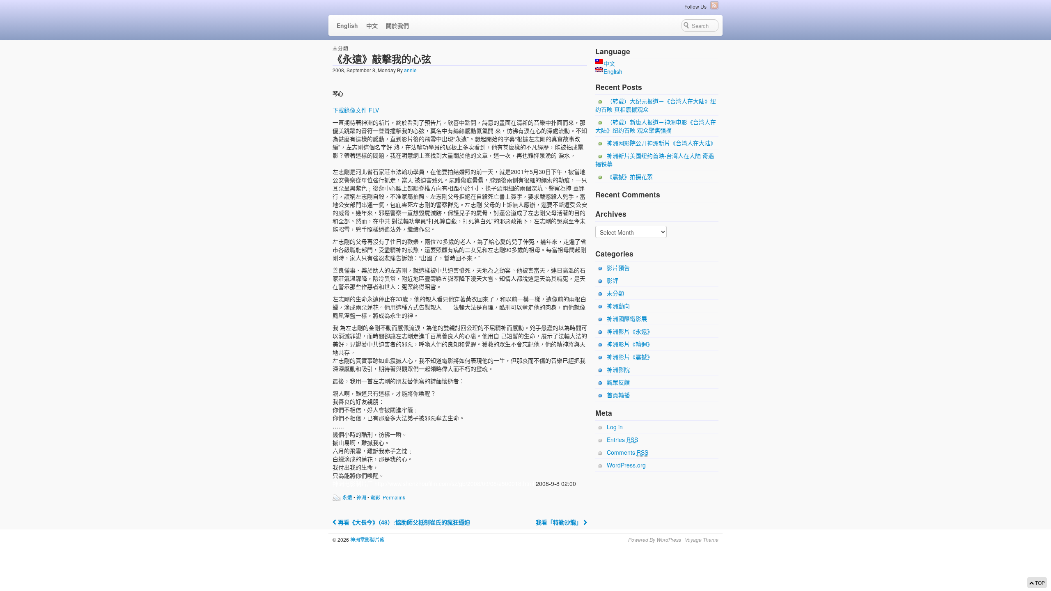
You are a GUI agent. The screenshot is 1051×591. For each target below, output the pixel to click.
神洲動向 (618, 306)
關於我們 (397, 25)
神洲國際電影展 (627, 318)
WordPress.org (626, 465)
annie (410, 69)
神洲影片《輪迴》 (630, 344)
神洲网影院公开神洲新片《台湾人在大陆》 (661, 143)
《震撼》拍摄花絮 (630, 176)
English (347, 25)
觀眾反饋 (618, 382)
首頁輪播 (618, 395)
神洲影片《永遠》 (630, 331)
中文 (372, 25)
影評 (612, 280)
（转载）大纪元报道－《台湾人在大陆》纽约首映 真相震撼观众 (655, 105)
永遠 (347, 497)
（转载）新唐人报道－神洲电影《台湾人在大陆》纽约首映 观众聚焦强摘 (655, 126)
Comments (627, 452)
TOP (1039, 582)
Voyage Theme (701, 539)
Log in (615, 427)
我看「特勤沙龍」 (559, 522)
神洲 (361, 497)
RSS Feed (714, 5)
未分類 (341, 48)
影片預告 (618, 267)
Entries (622, 439)
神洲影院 (618, 369)
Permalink (394, 497)
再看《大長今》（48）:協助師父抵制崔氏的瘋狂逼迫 (403, 522)
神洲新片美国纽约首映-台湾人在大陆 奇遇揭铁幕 (654, 159)
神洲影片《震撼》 (630, 357)
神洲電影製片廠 (367, 539)
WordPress (668, 539)
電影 (375, 497)
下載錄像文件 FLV (356, 110)
